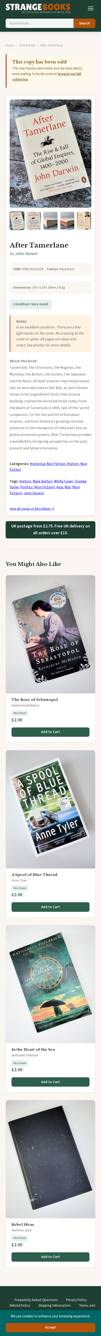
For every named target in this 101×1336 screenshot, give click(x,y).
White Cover (63, 481)
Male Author (42, 481)
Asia (59, 487)
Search (84, 23)
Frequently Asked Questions (36, 1300)
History (73, 463)
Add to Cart (50, 732)
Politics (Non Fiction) (37, 487)
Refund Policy (20, 1305)
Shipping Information (54, 1305)
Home (10, 45)
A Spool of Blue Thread (34, 874)
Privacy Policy (76, 1300)
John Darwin (27, 45)
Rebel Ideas (23, 1224)
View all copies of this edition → (32, 508)
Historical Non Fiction (47, 463)
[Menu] (90, 8)
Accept (50, 1327)
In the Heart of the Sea (33, 1049)
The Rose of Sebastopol (35, 699)
